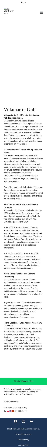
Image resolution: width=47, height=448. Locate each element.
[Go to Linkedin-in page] (31, 421)
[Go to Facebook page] (15, 421)
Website (17, 381)
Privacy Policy (23, 440)
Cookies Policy (23, 445)
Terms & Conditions (23, 434)
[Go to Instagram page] (23, 421)
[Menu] (41, 13)
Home (23, 2)
